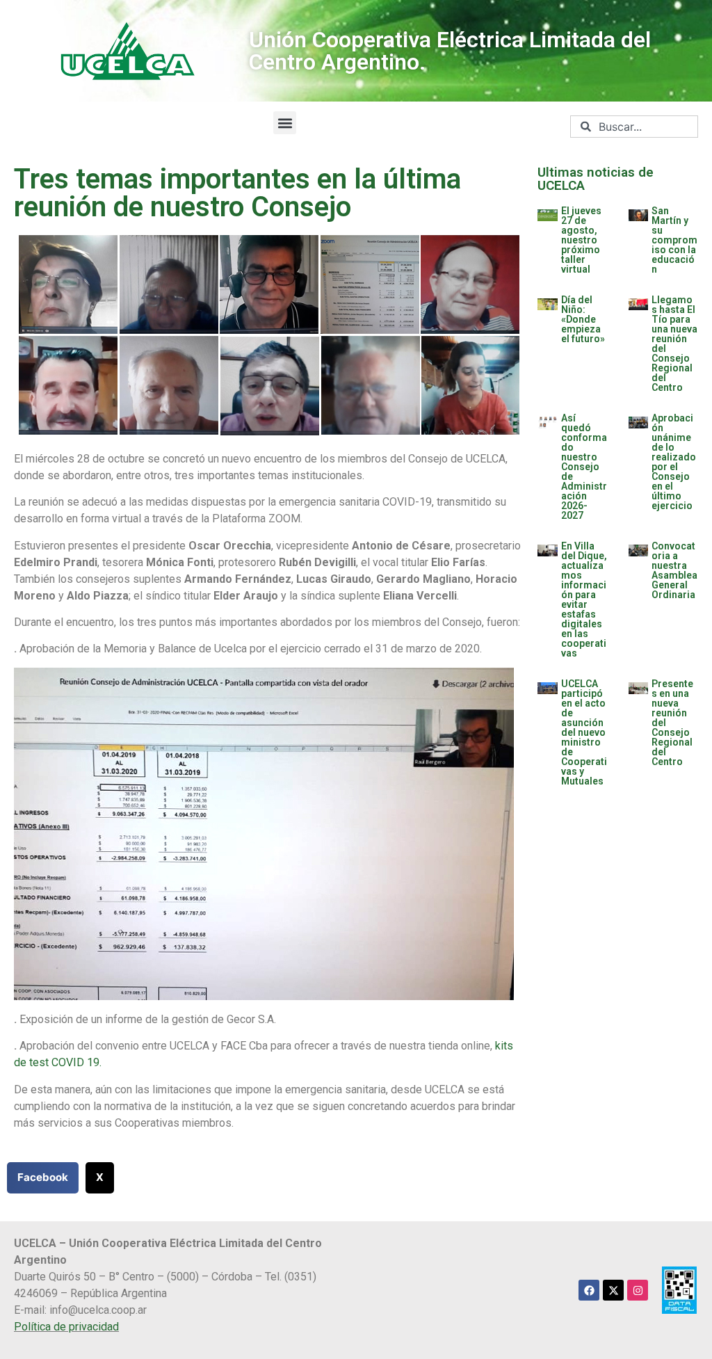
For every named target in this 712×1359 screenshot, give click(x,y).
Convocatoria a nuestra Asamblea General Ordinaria (674, 570)
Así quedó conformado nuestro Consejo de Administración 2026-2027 (584, 466)
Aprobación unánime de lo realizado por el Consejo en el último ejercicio (674, 461)
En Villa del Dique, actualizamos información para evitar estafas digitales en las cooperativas (584, 599)
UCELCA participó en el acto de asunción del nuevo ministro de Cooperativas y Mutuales (584, 732)
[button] (284, 122)
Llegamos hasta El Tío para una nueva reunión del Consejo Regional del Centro (674, 343)
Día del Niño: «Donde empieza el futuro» (583, 319)
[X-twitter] (613, 1290)
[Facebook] (588, 1290)
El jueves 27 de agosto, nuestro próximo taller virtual (581, 240)
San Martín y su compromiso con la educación (674, 240)
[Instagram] (637, 1290)
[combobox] (634, 126)
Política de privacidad (66, 1326)
